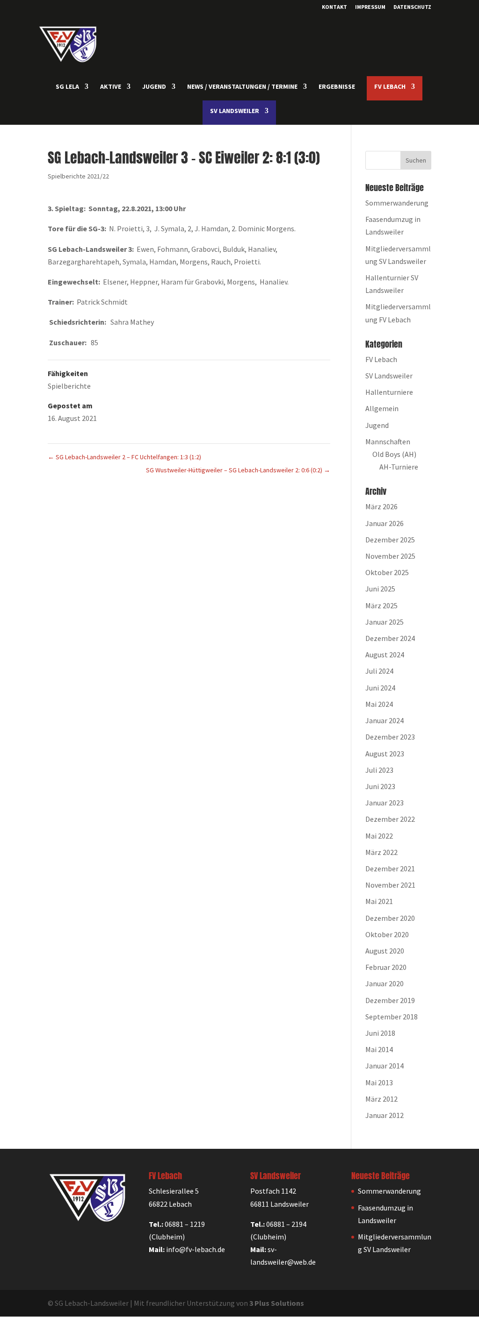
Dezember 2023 (390, 736)
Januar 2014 (384, 1065)
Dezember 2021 (390, 868)
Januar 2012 (384, 1115)
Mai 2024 (379, 704)
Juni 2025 (380, 588)
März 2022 (381, 852)
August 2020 (384, 950)
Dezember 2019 (390, 1000)
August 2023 (384, 753)
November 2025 (390, 556)
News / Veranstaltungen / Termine (242, 87)
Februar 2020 (385, 967)
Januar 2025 (384, 621)
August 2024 (384, 654)
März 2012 (381, 1098)
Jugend (377, 425)
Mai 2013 (379, 1082)
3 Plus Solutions (276, 1303)
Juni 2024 (380, 687)
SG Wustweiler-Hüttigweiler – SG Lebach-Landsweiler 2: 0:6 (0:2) (238, 470)
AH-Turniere (398, 466)
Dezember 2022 (390, 819)
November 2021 (390, 885)
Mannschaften (387, 441)
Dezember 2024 (390, 638)
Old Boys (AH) (394, 454)
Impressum (370, 7)
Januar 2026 (384, 523)
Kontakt (334, 7)
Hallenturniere (389, 392)
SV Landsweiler (389, 375)
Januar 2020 (384, 983)
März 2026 (381, 506)
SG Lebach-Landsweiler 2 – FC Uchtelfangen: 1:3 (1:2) (124, 457)
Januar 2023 (384, 802)
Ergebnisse (337, 87)
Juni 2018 (380, 1033)
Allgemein (382, 408)
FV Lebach (381, 359)
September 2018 (391, 1016)
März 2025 (381, 605)
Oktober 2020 (387, 934)
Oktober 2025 (387, 572)
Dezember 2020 (390, 918)
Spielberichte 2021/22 (78, 176)
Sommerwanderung (396, 202)
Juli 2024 (379, 671)
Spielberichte (69, 386)
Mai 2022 (379, 835)
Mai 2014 (379, 1049)
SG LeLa (67, 87)
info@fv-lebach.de (195, 1249)
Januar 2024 (384, 720)
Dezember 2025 (390, 539)
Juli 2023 (379, 770)
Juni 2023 (380, 786)
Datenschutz (412, 7)
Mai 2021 (379, 901)
